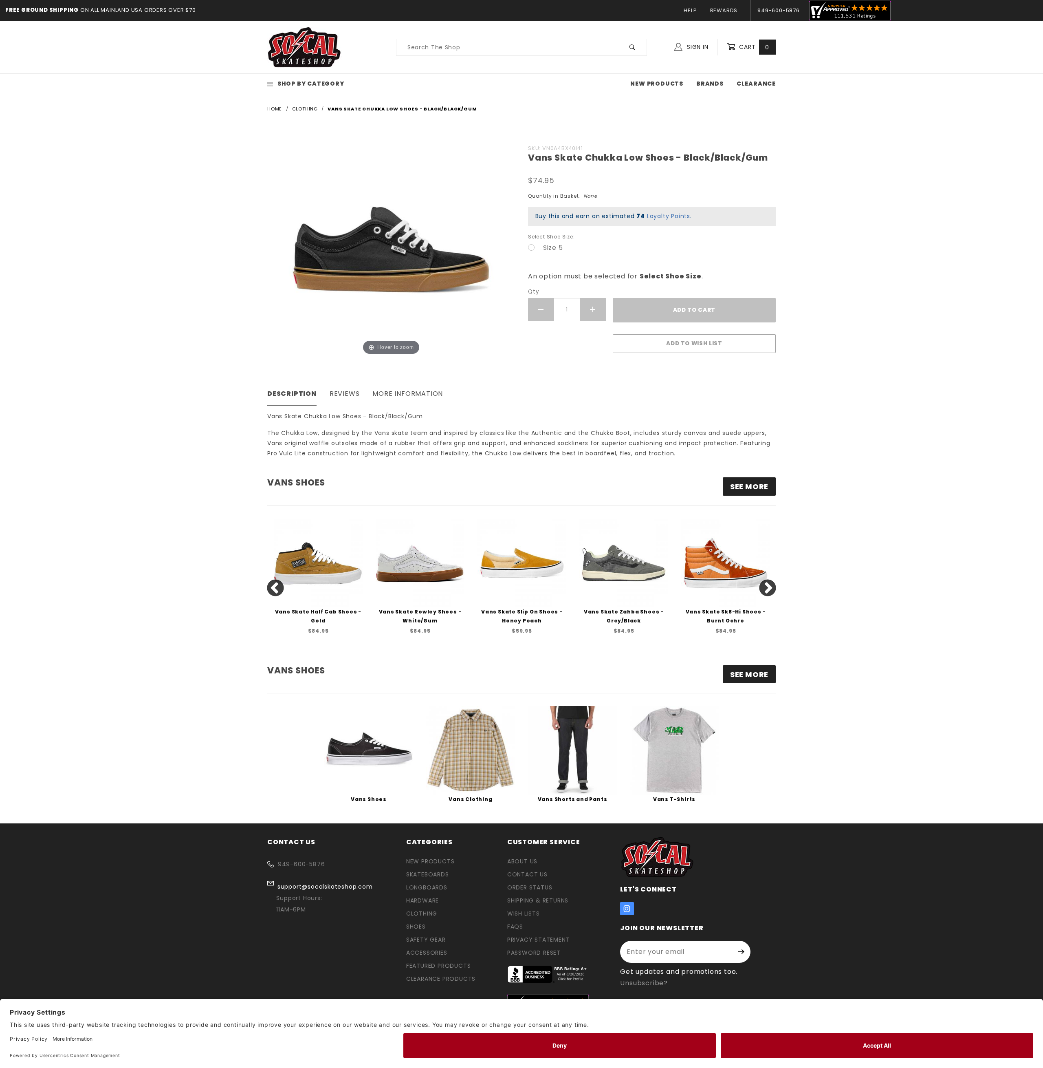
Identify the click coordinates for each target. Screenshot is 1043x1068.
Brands (710, 83)
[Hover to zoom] (391, 249)
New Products (656, 83)
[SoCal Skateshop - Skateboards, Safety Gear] (304, 47)
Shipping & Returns (537, 900)
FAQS (515, 926)
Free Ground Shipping (42, 10)
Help (690, 10)
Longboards (426, 887)
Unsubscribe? (644, 983)
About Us (522, 861)
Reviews (345, 393)
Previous (275, 588)
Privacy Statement (538, 940)
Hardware (422, 900)
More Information (407, 393)
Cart (753, 47)
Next (767, 588)
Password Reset (534, 953)
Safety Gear (426, 940)
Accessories (426, 953)
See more (749, 486)
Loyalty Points (668, 216)
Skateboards (427, 874)
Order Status (529, 887)
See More (749, 674)
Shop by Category (310, 83)
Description (292, 393)
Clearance (756, 83)
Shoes (416, 926)
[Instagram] (627, 908)
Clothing (421, 913)
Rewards (724, 10)
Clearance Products (440, 979)
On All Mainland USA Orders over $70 (137, 10)
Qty (533, 292)
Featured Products (438, 966)
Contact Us (527, 874)
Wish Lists (523, 913)
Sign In (696, 47)
